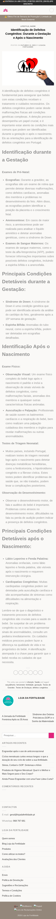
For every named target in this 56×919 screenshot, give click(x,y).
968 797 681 (19, 821)
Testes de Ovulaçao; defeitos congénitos (32, 688)
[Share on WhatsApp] (15, 672)
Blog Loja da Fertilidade (13, 844)
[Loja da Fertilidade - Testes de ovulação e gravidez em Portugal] (5, 10)
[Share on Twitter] (25, 672)
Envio (5, 875)
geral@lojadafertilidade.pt (22, 815)
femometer (20, 685)
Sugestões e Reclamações (15, 885)
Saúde (33, 26)
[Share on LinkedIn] (40, 672)
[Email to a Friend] (30, 672)
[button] (41, 10)
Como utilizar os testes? (13, 854)
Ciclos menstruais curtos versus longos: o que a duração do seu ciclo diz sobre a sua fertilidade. (25, 758)
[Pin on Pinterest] (35, 672)
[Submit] (51, 735)
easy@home (10, 685)
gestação (38, 685)
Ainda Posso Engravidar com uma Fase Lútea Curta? (27, 779)
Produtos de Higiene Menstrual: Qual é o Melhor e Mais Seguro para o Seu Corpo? (26, 772)
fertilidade (29, 685)
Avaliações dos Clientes (13, 859)
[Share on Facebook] (20, 672)
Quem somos (8, 838)
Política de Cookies (11, 896)
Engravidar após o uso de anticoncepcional (23, 751)
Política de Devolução (12, 880)
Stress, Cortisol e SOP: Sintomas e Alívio (21, 765)
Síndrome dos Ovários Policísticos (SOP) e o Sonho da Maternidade (43, 717)
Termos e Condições (12, 890)
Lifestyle (24, 26)
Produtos (6, 849)
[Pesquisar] (46, 10)
